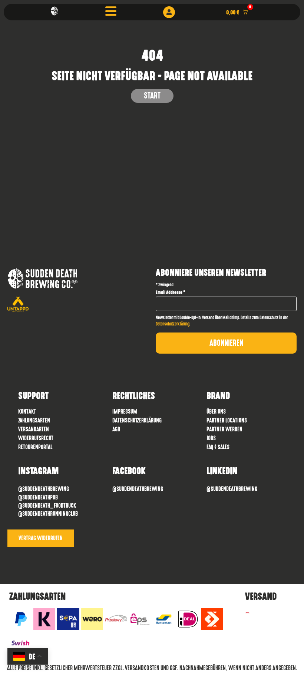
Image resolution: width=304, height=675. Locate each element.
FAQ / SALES (217, 447)
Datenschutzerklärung (172, 324)
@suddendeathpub (38, 497)
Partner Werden (224, 429)
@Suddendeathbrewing (43, 489)
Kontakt (27, 411)
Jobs (211, 438)
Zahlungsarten (34, 420)
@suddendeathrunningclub (48, 514)
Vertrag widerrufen (41, 538)
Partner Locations (226, 420)
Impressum (124, 411)
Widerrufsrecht (35, 438)
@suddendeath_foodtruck (47, 505)
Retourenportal (35, 447)
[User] (169, 12)
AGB (116, 429)
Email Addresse (170, 292)
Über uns (216, 411)
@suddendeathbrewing (137, 489)
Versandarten (33, 429)
